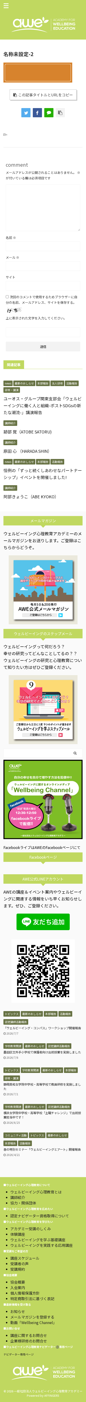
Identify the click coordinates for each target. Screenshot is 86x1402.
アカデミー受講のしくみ (30, 1228)
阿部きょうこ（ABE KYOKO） (31, 496)
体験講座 (17, 1234)
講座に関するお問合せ (28, 1335)
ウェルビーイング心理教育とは (36, 1192)
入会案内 (17, 1287)
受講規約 (17, 1269)
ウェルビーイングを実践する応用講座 (41, 1245)
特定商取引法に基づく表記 (32, 1298)
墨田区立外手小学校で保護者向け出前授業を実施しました (42, 1052)
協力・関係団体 (23, 1203)
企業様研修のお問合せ (28, 1341)
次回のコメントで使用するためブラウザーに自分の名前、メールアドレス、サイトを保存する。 (41, 300)
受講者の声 (19, 1263)
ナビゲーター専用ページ (18, 1354)
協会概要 (17, 1282)
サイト (10, 277)
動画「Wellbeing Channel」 (33, 1322)
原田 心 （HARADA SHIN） (27, 451)
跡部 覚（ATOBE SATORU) (27, 432)
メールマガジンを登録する (32, 1317)
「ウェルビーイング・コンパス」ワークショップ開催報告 (42, 1028)
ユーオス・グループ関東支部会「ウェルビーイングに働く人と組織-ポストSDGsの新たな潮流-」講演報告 (42, 405)
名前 (11, 237)
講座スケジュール (24, 1258)
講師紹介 (17, 1197)
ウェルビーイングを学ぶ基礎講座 (37, 1239)
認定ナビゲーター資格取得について (39, 1216)
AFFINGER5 (51, 1395)
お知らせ (17, 1311)
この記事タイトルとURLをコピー (45, 94)
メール (12, 257)
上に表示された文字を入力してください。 (36, 318)
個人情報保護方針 (25, 1293)
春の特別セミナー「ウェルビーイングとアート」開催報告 (42, 1149)
